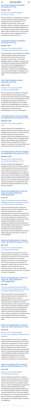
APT (2, 204)
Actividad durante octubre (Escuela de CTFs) (12, 81)
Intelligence (15, 334)
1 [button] (10, 405)
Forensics (11, 14)
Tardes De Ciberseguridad (8, 200)
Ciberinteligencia (18, 204)
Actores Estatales (9, 204)
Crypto (22, 50)
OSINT (20, 334)
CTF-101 (21, 161)
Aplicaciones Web (9, 90)
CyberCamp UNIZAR (16, 12)
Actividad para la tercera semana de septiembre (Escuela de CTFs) (15, 152)
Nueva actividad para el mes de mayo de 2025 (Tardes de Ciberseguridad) (14, 279)
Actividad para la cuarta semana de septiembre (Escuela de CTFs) (15, 117)
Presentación (15, 161)
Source (9, 334)
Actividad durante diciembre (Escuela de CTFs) (13, 6)
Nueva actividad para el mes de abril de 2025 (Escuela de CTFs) (14, 365)
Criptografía (16, 50)
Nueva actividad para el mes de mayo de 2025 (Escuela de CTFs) (14, 241)
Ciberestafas (4, 289)
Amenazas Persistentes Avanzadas (19, 202)
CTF (2, 14)
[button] (4, 406)
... (22, 35)
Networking (7, 374)
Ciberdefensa (5, 202)
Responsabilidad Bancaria (16, 289)
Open (5, 334)
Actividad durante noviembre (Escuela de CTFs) (13, 42)
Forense (6, 14)
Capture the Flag (8, 249)
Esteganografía (8, 50)
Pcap (12, 374)
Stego (26, 50)
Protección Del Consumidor (16, 291)
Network (16, 374)
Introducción (7, 161)
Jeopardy (16, 249)
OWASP (16, 90)
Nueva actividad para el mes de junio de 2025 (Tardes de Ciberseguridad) (14, 193)
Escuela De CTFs (6, 12)
